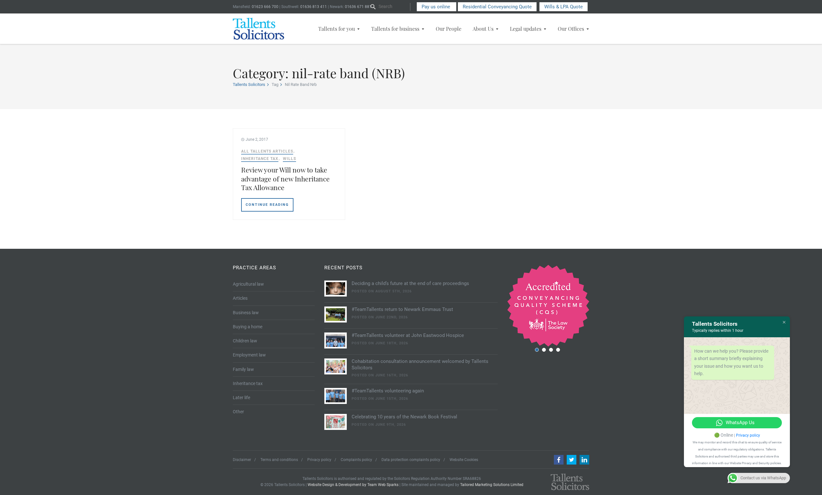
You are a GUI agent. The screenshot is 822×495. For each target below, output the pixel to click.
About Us (483, 28)
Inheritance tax (259, 158)
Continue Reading (267, 205)
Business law (246, 312)
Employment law (249, 354)
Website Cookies (464, 459)
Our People (448, 28)
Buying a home (247, 326)
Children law (245, 340)
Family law (243, 369)
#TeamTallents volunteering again (388, 391)
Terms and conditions (279, 459)
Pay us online (436, 7)
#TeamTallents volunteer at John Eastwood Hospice (408, 335)
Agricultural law (248, 284)
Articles (240, 298)
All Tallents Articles (267, 151)
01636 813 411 (313, 6)
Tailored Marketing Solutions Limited (491, 484)
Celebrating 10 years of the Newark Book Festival (404, 417)
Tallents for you (336, 28)
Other (238, 411)
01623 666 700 (265, 6)
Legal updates (525, 28)
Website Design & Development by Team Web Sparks (353, 484)
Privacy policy (319, 459)
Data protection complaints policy (410, 459)
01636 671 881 (358, 6)
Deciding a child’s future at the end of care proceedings (410, 283)
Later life (241, 397)
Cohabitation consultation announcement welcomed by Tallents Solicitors (420, 364)
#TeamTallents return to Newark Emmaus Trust (402, 309)
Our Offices (571, 28)
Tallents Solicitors (249, 84)
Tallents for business (395, 28)
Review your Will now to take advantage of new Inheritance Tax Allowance (285, 178)
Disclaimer (242, 459)
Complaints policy (356, 459)
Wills (289, 158)
